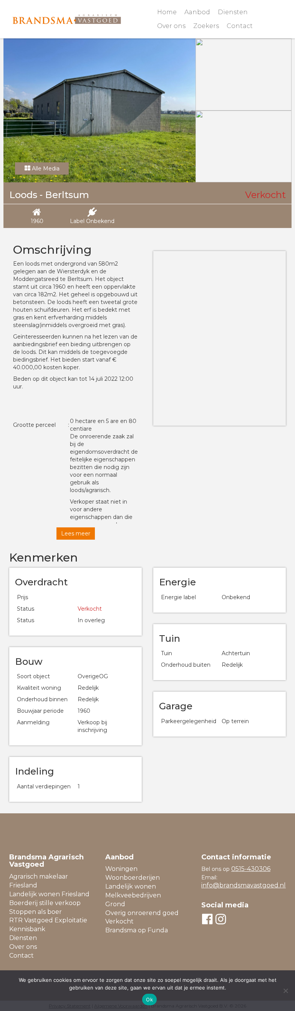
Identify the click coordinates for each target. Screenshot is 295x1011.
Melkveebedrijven (133, 895)
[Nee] (285, 990)
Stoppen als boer (35, 911)
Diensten (233, 12)
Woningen (121, 868)
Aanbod (197, 12)
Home (167, 12)
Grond (115, 904)
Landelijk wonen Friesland (49, 894)
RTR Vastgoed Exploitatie (48, 920)
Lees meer (75, 533)
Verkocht (119, 921)
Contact (240, 26)
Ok (149, 999)
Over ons (171, 26)
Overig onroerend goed (142, 913)
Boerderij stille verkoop (45, 903)
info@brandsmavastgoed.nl (243, 885)
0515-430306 (250, 868)
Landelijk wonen (130, 886)
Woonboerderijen (132, 877)
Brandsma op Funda (136, 930)
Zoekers (206, 26)
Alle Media (45, 168)
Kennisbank (27, 929)
